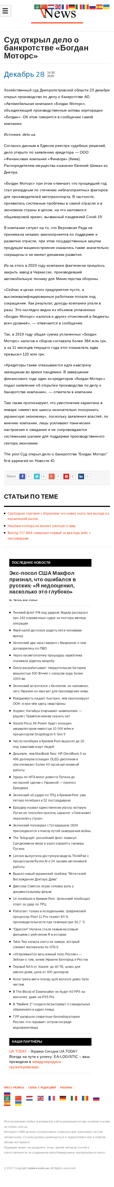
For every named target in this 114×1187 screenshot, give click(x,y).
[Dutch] (29, 1098)
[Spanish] (7, 1103)
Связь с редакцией (42, 1087)
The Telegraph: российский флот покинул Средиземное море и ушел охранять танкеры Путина (48, 843)
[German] (63, 1098)
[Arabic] (7, 1098)
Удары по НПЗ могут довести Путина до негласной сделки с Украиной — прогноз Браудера (44, 782)
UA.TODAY (18, 1051)
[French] (52, 1098)
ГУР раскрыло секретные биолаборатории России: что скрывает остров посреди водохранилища (46, 1022)
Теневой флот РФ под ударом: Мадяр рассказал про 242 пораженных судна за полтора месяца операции (50, 618)
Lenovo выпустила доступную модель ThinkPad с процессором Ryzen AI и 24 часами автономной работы (51, 861)
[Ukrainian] (18, 1103)
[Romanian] (85, 1098)
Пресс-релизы (14, 1087)
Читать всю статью (25, 600)
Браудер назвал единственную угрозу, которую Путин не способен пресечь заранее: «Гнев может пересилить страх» (52, 813)
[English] (40, 1098)
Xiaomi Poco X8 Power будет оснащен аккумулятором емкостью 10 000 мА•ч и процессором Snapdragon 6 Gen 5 (43, 729)
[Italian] (74, 1098)
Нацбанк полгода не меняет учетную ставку (42, 526)
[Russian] (7, 1093)
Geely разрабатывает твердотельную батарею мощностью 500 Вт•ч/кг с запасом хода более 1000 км (49, 673)
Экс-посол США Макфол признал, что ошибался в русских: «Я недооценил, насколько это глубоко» (42, 582)
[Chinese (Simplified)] (18, 1098)
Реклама (66, 1087)
